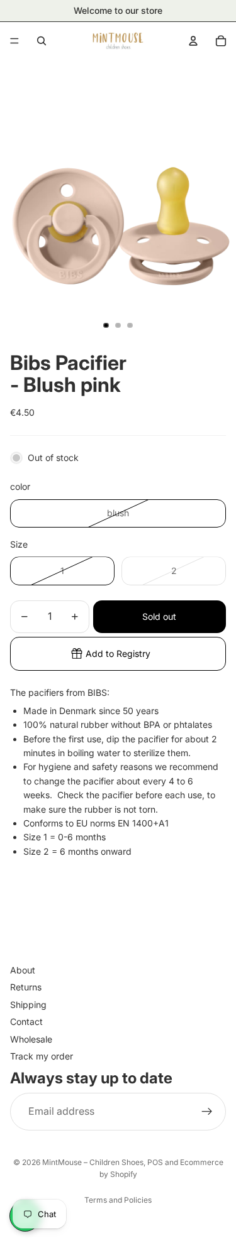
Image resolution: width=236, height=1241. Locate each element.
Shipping (28, 1004)
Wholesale (31, 1039)
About (22, 970)
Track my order (41, 1056)
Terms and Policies (118, 1200)
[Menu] (14, 40)
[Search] (41, 41)
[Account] (193, 41)
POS (155, 1162)
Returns (26, 987)
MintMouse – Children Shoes (92, 1162)
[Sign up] (207, 1111)
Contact (26, 1021)
